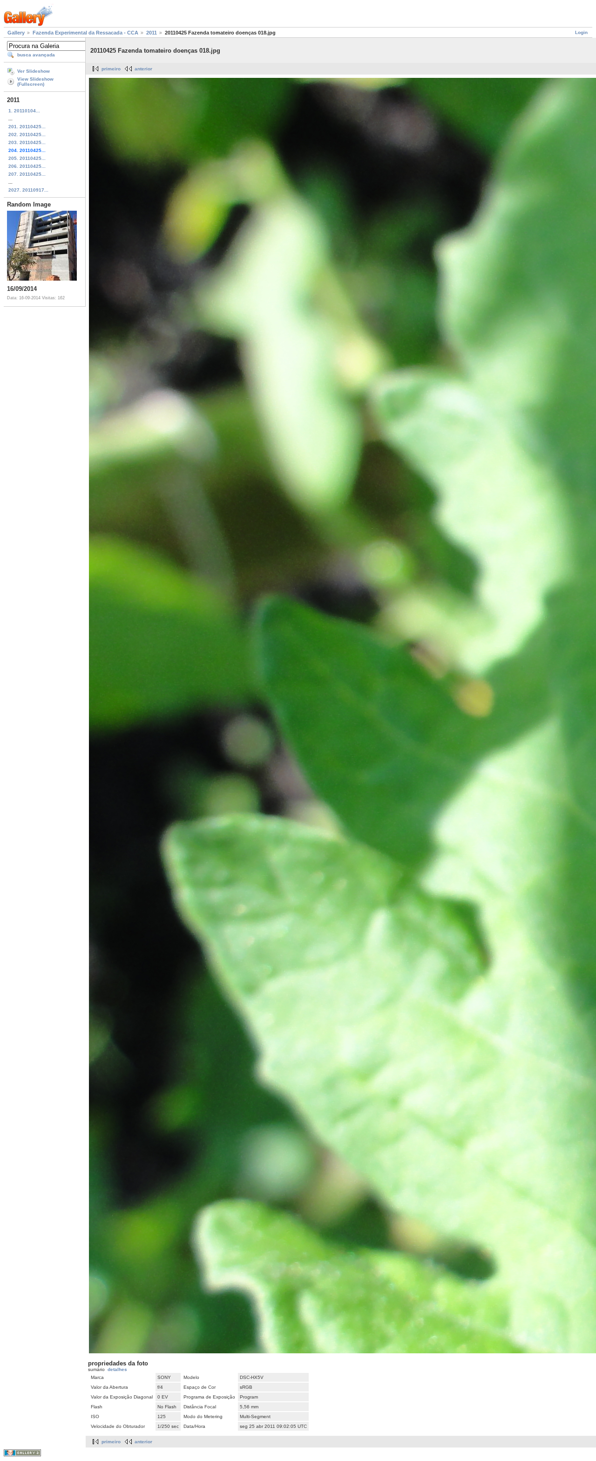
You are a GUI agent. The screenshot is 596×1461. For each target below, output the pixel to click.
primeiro (111, 68)
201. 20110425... (27, 126)
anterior (143, 68)
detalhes (117, 1369)
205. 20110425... (27, 158)
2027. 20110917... (28, 190)
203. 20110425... (27, 142)
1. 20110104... (24, 110)
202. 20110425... (27, 134)
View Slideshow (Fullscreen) (35, 81)
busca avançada (36, 54)
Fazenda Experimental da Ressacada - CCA (85, 32)
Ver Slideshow (33, 71)
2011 (151, 32)
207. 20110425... (27, 174)
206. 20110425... (27, 166)
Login (581, 32)
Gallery (16, 32)
